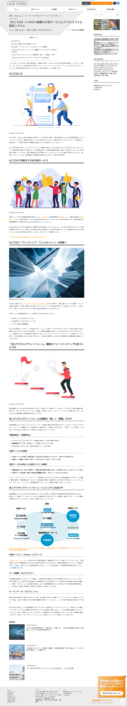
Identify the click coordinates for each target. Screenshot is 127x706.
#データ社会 (32, 30)
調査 (36, 701)
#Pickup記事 (101, 64)
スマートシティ (49, 695)
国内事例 (47, 698)
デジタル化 (51, 696)
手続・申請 (47, 700)
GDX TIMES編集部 (78, 30)
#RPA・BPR (109, 64)
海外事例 (54, 700)
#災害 (102, 75)
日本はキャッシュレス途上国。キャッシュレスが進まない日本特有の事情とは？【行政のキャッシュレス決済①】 (106, 50)
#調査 (106, 75)
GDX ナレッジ (19, 16)
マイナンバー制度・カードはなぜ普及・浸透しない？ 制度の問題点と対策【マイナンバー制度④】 (106, 46)
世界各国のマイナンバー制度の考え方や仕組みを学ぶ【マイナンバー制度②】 (106, 43)
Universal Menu (40, 693)
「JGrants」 (44, 217)
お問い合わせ (11, 702)
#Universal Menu (99, 65)
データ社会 (58, 695)
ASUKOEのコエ (91, 9)
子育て (53, 698)
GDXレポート (73, 9)
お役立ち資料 (110, 9)
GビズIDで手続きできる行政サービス (23, 44)
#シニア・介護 (98, 67)
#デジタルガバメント (45, 30)
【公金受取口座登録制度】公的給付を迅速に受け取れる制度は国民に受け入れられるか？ (106, 40)
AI (36, 691)
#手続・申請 (112, 73)
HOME (11, 16)
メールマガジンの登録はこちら (102, 3)
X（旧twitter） (98, 87)
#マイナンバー (106, 71)
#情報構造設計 (103, 73)
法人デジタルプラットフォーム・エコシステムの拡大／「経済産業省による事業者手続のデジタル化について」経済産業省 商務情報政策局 (46, 549)
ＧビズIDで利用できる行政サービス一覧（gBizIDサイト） (28, 237)
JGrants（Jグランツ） (16, 560)
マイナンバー (39, 698)
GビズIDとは (15, 41)
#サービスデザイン (111, 65)
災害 (60, 700)
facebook (97, 89)
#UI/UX (116, 64)
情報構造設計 (39, 700)
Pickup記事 (41, 691)
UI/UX (56, 691)
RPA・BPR (49, 691)
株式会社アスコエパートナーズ (103, 85)
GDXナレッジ (35, 9)
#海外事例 (97, 75)
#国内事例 (114, 71)
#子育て (96, 73)
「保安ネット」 (64, 217)
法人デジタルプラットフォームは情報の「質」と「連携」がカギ (33, 55)
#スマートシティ (108, 67)
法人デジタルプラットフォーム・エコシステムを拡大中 (30, 58)
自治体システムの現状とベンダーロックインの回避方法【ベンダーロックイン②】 (106, 53)
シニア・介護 (39, 695)
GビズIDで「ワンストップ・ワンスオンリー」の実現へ (29, 47)
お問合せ (86, 3)
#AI (95, 64)
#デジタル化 (97, 71)
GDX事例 (54, 9)
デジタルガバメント (41, 696)
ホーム (16, 9)
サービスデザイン (52, 693)
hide (36, 37)
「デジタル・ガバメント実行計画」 (35, 304)
